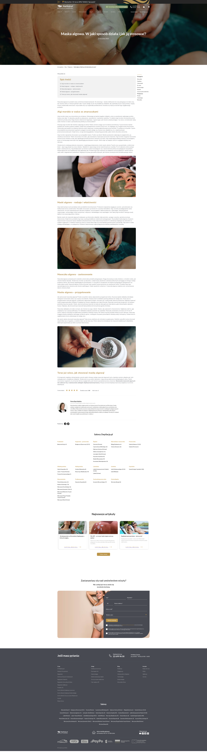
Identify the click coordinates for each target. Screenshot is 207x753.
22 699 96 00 (118, 656)
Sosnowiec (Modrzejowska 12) (127, 718)
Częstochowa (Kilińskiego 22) (102, 710)
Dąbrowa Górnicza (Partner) (116, 710)
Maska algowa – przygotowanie (69, 92)
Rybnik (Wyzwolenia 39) (102, 718)
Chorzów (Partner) (90, 710)
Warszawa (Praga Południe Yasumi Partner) (120, 721)
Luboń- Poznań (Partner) (76, 715)
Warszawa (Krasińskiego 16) (70, 721)
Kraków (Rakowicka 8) (123, 713)
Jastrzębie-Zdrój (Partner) (88, 713)
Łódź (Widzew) (101, 715)
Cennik (74, 11)
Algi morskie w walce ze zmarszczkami (72, 84)
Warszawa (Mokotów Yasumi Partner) (101, 721)
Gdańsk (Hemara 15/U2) (140, 710)
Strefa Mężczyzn (144, 12)
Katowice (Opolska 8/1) (111, 713)
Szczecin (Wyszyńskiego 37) (141, 718)
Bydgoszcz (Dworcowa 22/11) (77, 710)
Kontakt (106, 11)
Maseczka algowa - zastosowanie (70, 89)
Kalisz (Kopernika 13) (100, 713)
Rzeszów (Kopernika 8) (114, 718)
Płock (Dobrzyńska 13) (64, 718)
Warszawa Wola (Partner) (137, 721)
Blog (91, 11)
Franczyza (98, 11)
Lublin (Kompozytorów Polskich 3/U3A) (138, 713)
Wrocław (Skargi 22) (103, 724)
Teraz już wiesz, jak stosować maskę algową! (73, 94)
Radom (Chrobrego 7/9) (89, 718)
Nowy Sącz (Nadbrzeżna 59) (112, 715)
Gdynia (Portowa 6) (64, 713)
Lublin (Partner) (66, 715)
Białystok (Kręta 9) (65, 710)
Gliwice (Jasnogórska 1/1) (75, 713)
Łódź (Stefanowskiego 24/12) (90, 715)
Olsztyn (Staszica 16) (124, 715)
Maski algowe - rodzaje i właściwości (71, 86)
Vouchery (113, 11)
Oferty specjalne (83, 11)
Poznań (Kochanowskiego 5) (77, 718)
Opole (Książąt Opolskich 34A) (137, 715)
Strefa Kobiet (134, 12)
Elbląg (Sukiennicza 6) (128, 710)
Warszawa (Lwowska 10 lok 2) (84, 721)
